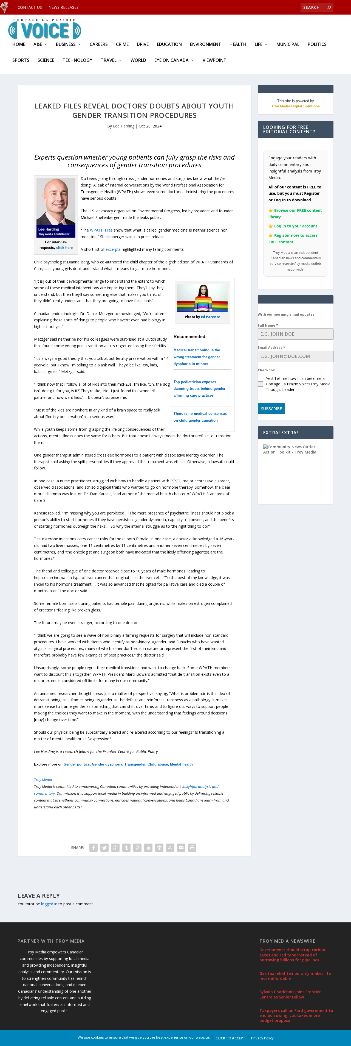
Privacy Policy (262, 1038)
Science (46, 60)
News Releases (64, 7)
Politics (317, 44)
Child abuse (158, 764)
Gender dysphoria (107, 764)
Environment (205, 44)
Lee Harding (123, 126)
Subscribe (271, 408)
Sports (20, 60)
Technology (77, 60)
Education (169, 44)
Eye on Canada (171, 60)
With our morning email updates (286, 314)
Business (66, 44)
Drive (143, 44)
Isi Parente (210, 317)
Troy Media (43, 779)
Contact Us (30, 7)
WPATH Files (101, 230)
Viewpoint (215, 60)
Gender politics (77, 764)
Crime (122, 44)
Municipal (287, 44)
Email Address (271, 347)
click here (64, 248)
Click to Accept (230, 1038)
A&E (37, 44)
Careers (99, 44)
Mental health (181, 764)
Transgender (134, 764)
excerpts (113, 249)
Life (258, 44)
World (138, 60)
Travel (109, 60)
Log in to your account (295, 226)
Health (238, 44)
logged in (49, 903)
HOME (18, 44)
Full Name (268, 325)
